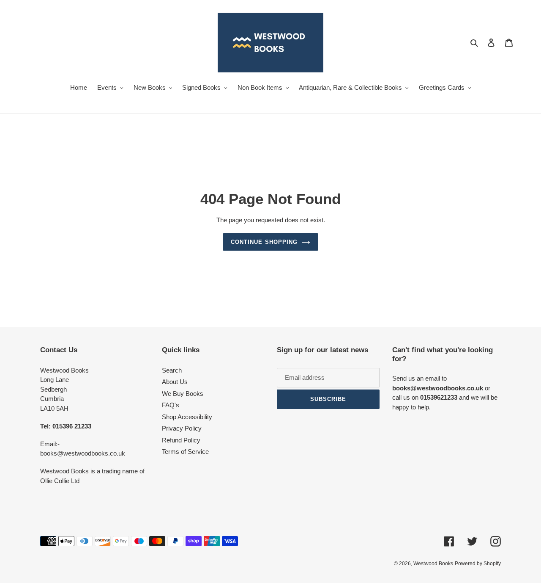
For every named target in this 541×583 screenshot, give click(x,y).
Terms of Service (185, 451)
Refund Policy (181, 440)
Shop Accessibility (187, 416)
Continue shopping (264, 242)
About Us (175, 381)
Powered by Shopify (478, 563)
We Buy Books (182, 393)
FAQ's (170, 405)
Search (172, 370)
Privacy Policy (182, 428)
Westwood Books (433, 563)
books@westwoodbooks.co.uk (82, 453)
